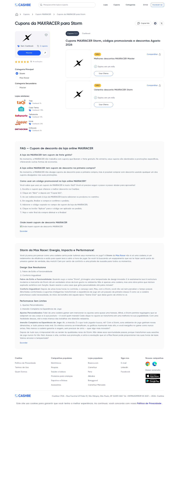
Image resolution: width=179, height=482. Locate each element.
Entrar (145, 5)
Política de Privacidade (149, 403)
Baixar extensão (153, 370)
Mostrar (29, 53)
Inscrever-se (157, 5)
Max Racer (120, 256)
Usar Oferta (103, 73)
